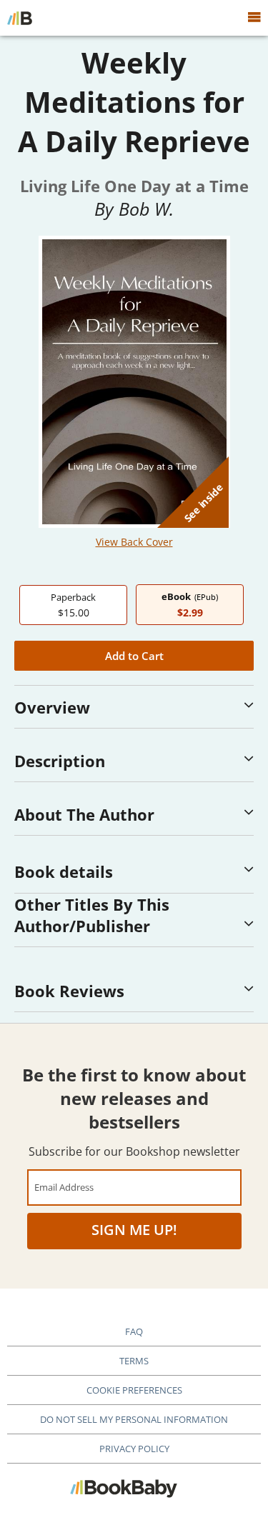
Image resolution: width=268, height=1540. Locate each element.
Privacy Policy (134, 1448)
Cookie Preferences (134, 1390)
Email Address (64, 1187)
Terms (134, 1360)
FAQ (134, 1331)
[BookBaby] (19, 18)
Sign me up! (134, 1229)
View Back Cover (134, 542)
